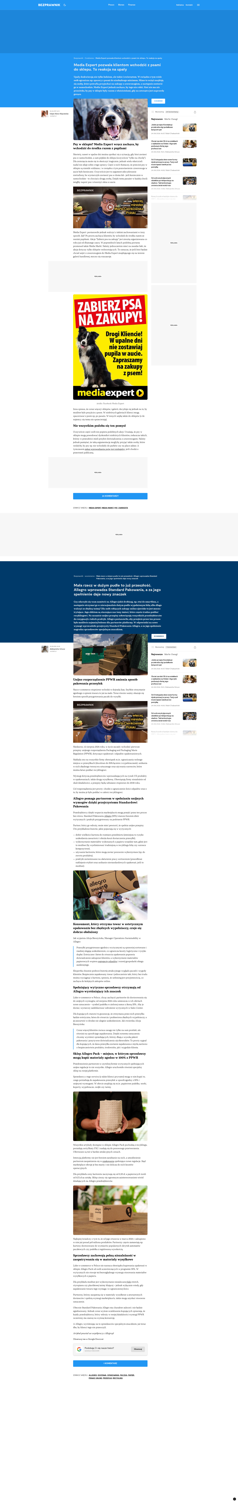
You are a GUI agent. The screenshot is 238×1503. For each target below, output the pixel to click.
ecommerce (159, 636)
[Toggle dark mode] (64, 4)
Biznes (121, 5)
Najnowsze (157, 119)
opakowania (108, 1161)
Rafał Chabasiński (172, 133)
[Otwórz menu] (197, 4)
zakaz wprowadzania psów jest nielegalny (105, 449)
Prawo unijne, (95, 1378)
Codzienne (158, 101)
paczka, (124, 1375)
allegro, (93, 1375)
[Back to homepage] (49, 5)
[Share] (194, 112)
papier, (131, 1375)
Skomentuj (166, 112)
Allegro (107, 816)
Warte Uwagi (171, 119)
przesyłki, (107, 1378)
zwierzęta (123, 508)
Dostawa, (102, 1375)
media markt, (108, 508)
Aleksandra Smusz (172, 152)
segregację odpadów (107, 962)
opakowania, (113, 1375)
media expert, (95, 508)
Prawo (111, 5)
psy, (116, 508)
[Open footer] (234, 1499)
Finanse (131, 5)
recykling (118, 1378)
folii (129, 1282)
